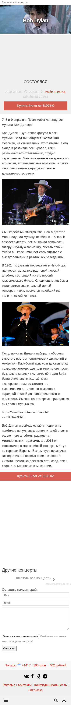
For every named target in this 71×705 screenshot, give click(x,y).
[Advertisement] (35, 58)
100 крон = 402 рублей (49, 665)
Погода (18, 665)
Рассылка (35, 690)
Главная (7, 2)
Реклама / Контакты (17, 685)
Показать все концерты (33, 578)
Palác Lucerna (55, 92)
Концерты (21, 2)
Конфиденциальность (50, 685)
